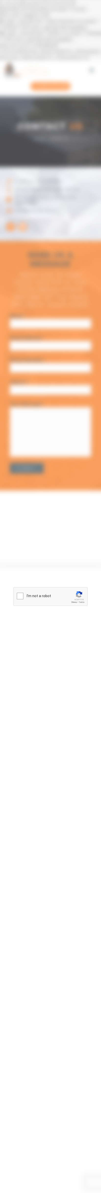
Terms (82, 602)
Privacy (74, 602)
